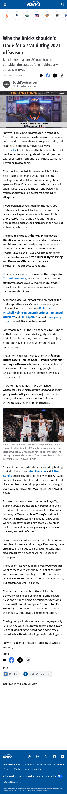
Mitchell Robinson (15, 312)
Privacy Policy (9, 776)
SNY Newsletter (44, 764)
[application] (33, 109)
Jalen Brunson (36, 471)
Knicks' (12, 150)
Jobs (26, 769)
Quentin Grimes (38, 312)
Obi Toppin (28, 317)
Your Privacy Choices (47, 776)
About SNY (8, 764)
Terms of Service (26, 776)
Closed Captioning (12, 782)
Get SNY (58, 764)
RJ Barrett (46, 308)
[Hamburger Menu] (5, 4)
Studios (7, 769)
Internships (37, 769)
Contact (18, 769)
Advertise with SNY (25, 764)
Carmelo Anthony (14, 278)
